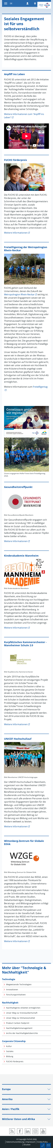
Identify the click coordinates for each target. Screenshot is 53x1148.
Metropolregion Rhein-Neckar (19, 294)
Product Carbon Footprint (17, 1023)
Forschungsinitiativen (16, 994)
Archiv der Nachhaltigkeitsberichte (22, 1033)
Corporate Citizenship (14, 1041)
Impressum (30, 1142)
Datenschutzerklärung (15, 1142)
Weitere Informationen (15, 232)
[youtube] (43, 1131)
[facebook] (20, 1131)
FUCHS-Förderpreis (14, 1061)
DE (11, 3)
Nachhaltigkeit (10, 1002)
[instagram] (35, 1131)
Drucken (27, 1144)
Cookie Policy (42, 1142)
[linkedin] (27, 1131)
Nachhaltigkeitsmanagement (19, 1028)
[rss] (12, 1131)
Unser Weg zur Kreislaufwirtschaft (21, 1013)
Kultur (9, 1046)
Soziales (9, 1051)
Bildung (9, 1056)
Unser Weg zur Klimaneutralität (20, 1018)
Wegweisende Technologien (19, 984)
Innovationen (12, 989)
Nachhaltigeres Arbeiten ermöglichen (23, 1007)
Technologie (8, 979)
